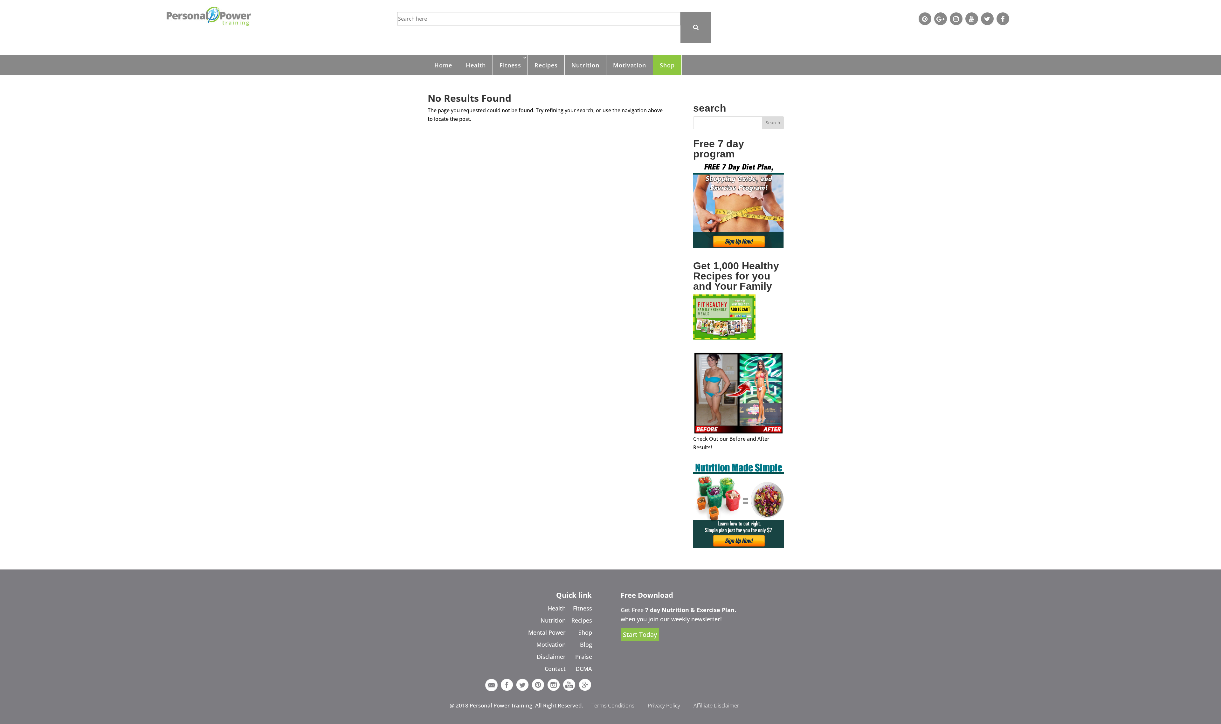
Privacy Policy (664, 705)
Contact (555, 668)
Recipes (546, 65)
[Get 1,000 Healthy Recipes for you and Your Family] (724, 337)
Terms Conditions (612, 705)
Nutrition (585, 65)
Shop (667, 65)
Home (443, 65)
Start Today (640, 634)
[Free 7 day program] (738, 246)
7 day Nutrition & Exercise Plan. (690, 610)
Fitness (510, 65)
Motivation (629, 65)
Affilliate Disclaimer (716, 705)
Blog (586, 644)
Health (476, 65)
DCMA (584, 668)
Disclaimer (551, 656)
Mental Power (547, 632)
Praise (583, 656)
